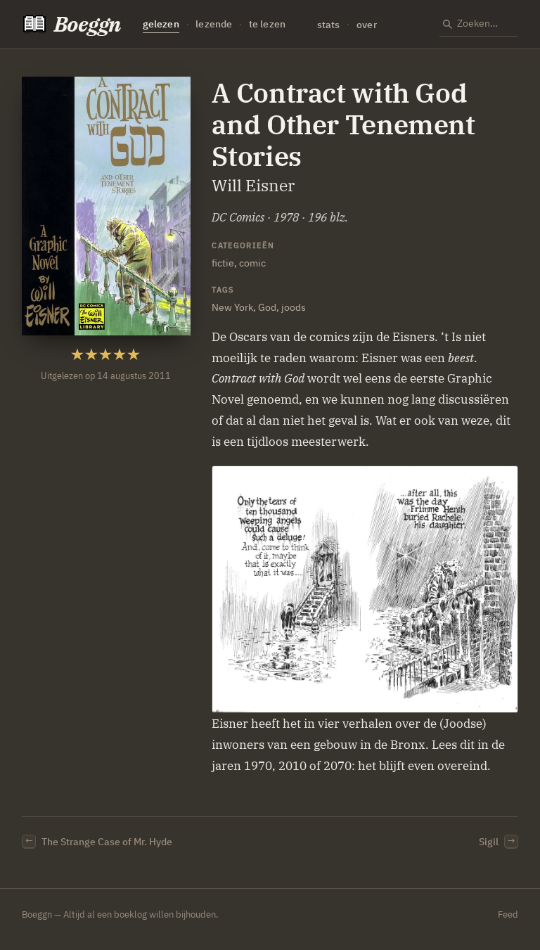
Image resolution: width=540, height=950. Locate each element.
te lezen (267, 24)
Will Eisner (253, 185)
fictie (223, 262)
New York (232, 307)
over (366, 24)
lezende (213, 24)
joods (293, 307)
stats (328, 24)
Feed (508, 914)
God (267, 307)
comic (252, 262)
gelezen (161, 24)
